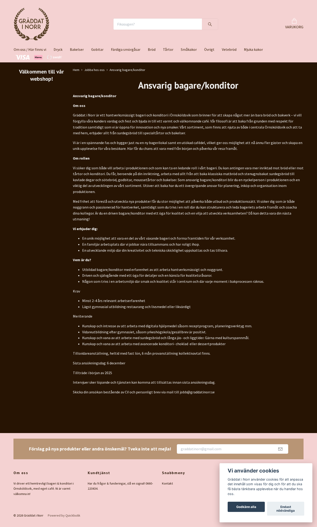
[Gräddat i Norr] (31, 24)
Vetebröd (229, 49)
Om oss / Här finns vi (30, 49)
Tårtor (168, 49)
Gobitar (97, 49)
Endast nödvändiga (285, 508)
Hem (76, 70)
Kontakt (167, 483)
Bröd (151, 49)
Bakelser (77, 49)
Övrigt (209, 49)
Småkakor (189, 49)
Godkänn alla (246, 507)
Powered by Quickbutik (64, 515)
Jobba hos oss (94, 70)
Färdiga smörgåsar (125, 49)
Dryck (58, 49)
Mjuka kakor (253, 49)
